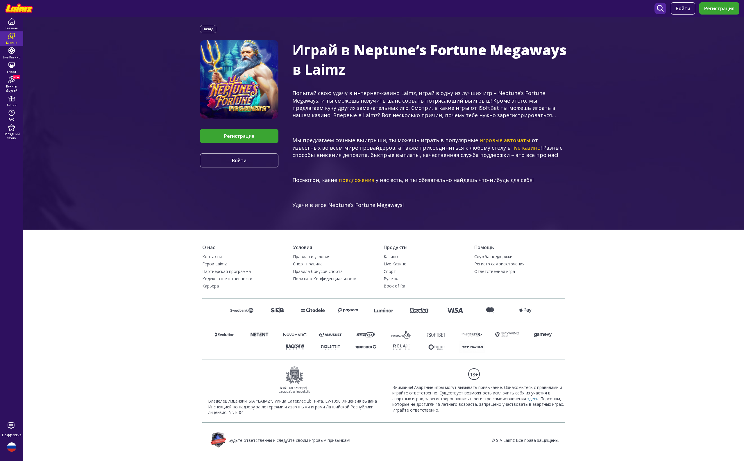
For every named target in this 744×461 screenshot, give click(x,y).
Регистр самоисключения (499, 264)
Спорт (390, 271)
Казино (391, 256)
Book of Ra (394, 286)
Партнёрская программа (226, 271)
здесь (532, 398)
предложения (356, 179)
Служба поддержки (493, 256)
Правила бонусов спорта (318, 271)
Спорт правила (308, 264)
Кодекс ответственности (227, 278)
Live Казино (395, 264)
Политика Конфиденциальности (325, 278)
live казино (526, 147)
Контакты (212, 256)
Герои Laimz (214, 264)
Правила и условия (311, 256)
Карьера (210, 286)
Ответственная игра (494, 271)
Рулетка (392, 278)
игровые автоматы (505, 140)
